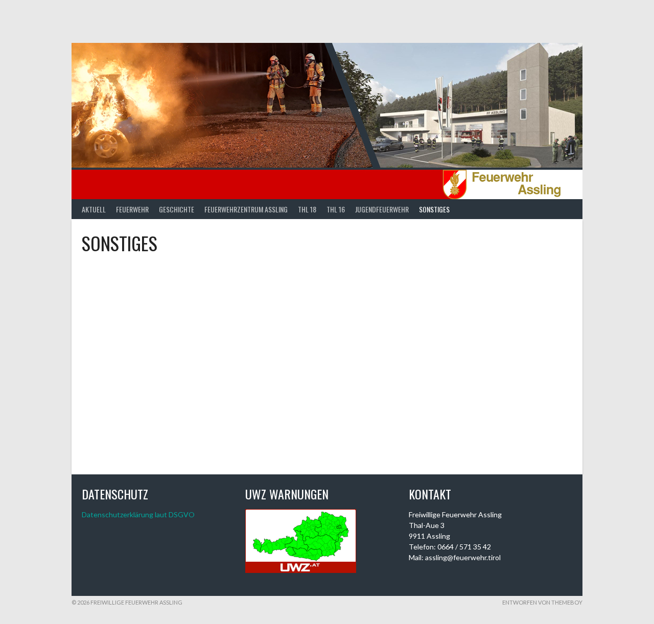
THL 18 (307, 209)
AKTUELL (94, 209)
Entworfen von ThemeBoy (542, 602)
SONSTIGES (434, 209)
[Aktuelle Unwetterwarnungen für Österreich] (300, 570)
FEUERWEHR (132, 209)
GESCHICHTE (176, 209)
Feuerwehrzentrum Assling (246, 209)
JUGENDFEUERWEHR (382, 209)
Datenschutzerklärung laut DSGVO (138, 514)
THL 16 (335, 209)
